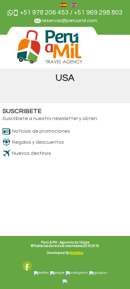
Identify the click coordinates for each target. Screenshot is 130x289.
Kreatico (76, 253)
